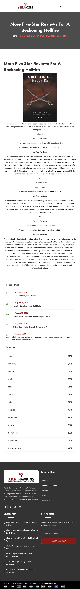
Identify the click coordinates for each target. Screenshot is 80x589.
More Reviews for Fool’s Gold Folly (27, 306)
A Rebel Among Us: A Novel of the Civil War (21, 547)
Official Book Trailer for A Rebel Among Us (30, 327)
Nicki (40, 178)
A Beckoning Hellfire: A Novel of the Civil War (22, 539)
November (13, 433)
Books (45, 490)
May (10, 387)
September (13, 417)
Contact (46, 495)
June (10, 394)
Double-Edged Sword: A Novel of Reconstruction (19, 555)
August (11, 410)
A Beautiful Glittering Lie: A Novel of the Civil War (21, 523)
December (13, 440)
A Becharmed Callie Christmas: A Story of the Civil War (22, 531)
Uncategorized (14, 448)
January (11, 356)
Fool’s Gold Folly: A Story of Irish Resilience (18, 563)
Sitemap (46, 500)
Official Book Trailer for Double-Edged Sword (31, 316)
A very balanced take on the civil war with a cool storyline (40, 143)
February (12, 364)
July (10, 402)
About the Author (50, 485)
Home (14, 36)
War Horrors (40, 187)
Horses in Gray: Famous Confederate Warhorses (20, 570)
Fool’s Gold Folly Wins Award (24, 296)
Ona (40, 217)
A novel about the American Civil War (40, 226)
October (12, 425)
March (11, 371)
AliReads (40, 134)
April (10, 379)
